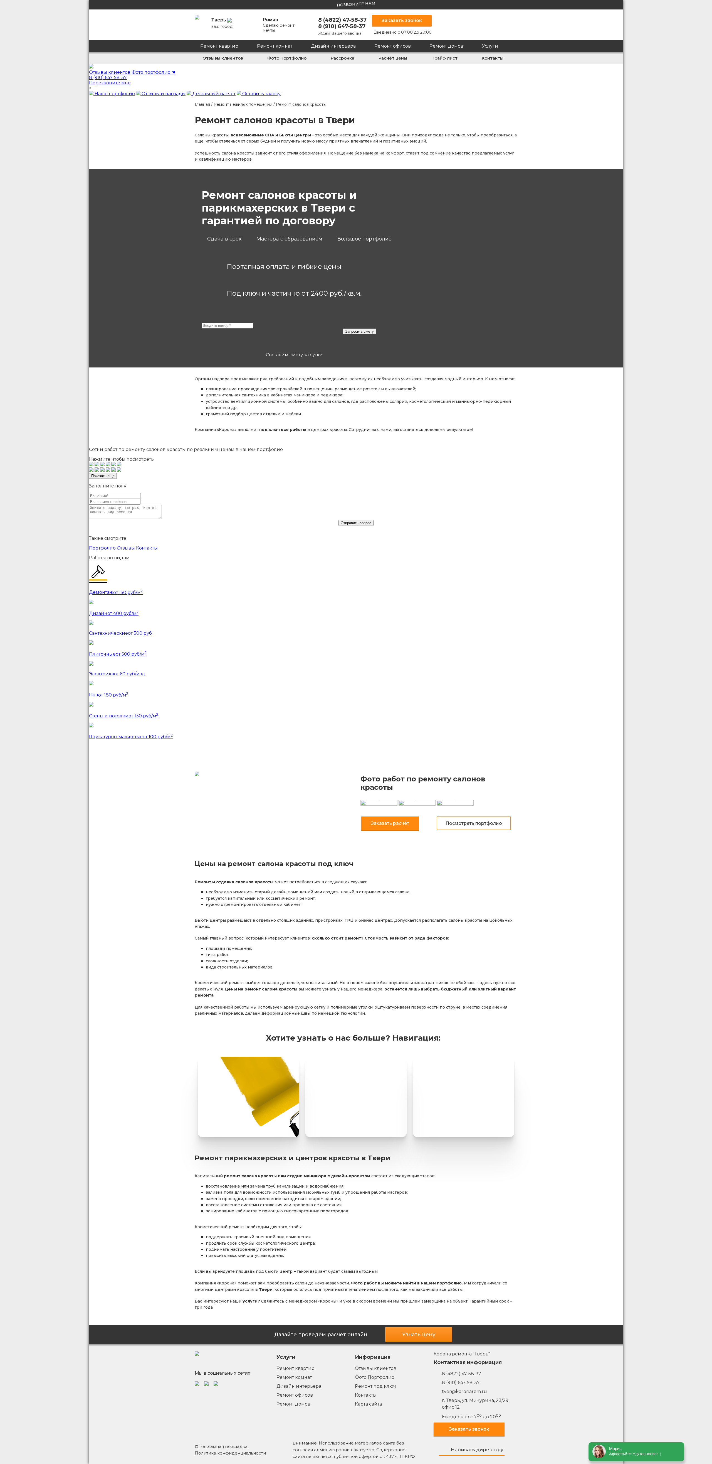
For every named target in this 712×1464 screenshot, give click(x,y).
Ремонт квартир (219, 46)
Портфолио (102, 548)
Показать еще (103, 476)
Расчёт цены (393, 58)
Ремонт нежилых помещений (243, 104)
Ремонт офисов (392, 46)
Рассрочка (342, 58)
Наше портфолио (114, 93)
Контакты (492, 58)
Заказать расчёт (390, 823)
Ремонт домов (446, 46)
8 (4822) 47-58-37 (342, 20)
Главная (202, 104)
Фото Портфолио (286, 58)
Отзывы (126, 548)
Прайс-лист (444, 58)
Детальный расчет (213, 93)
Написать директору (477, 1449)
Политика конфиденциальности (230, 1453)
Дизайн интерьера (333, 46)
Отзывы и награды (163, 93)
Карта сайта (368, 1404)
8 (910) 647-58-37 (341, 26)
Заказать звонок (402, 20)
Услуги (490, 46)
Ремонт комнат (274, 46)
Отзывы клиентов (222, 58)
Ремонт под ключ (375, 1386)
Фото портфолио (153, 72)
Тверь (222, 23)
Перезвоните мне (110, 82)
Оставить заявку (261, 93)
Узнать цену (418, 1334)
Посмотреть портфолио (474, 823)
